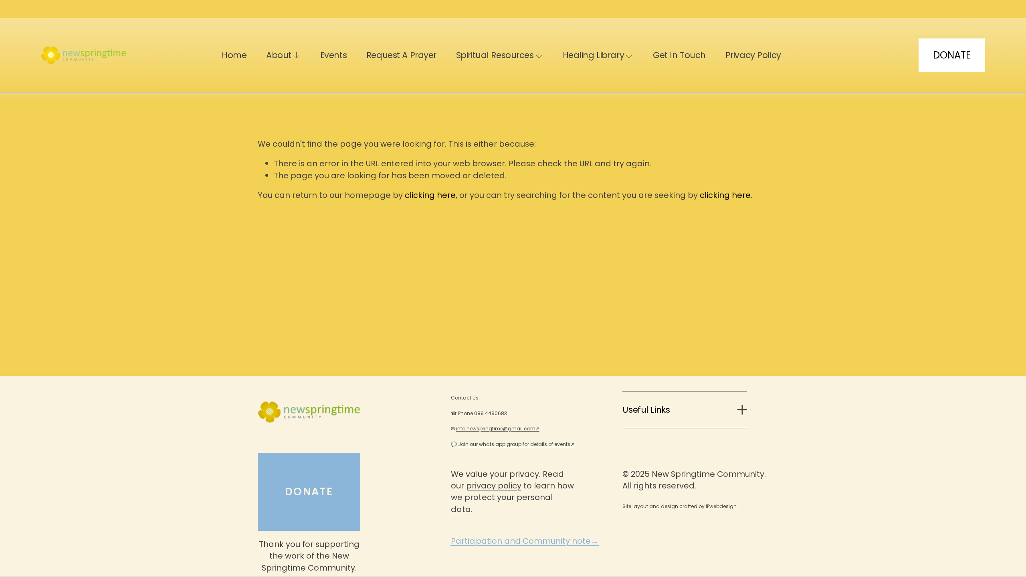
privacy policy (493, 485)
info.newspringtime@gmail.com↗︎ (497, 428)
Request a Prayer (401, 55)
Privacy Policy (753, 55)
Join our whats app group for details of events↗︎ (516, 444)
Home (234, 55)
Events (333, 55)
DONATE (952, 55)
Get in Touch (679, 55)
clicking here (430, 195)
